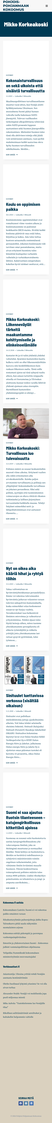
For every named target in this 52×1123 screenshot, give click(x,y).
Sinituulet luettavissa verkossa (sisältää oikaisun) (25, 700)
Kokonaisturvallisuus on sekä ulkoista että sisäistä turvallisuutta (25, 85)
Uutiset (9, 75)
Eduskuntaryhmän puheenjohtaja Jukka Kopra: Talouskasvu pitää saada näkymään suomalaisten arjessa (25, 923)
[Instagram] (26, 1103)
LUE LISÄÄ (12, 155)
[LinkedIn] (31, 1103)
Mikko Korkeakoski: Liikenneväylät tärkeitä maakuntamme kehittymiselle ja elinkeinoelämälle (23, 332)
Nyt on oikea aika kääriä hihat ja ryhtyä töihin (24, 573)
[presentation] (26, 56)
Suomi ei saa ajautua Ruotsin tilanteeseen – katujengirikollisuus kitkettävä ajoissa (25, 820)
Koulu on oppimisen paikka (23, 207)
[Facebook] (21, 1103)
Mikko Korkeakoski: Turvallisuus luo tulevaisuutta (23, 453)
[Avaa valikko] (46, 6)
